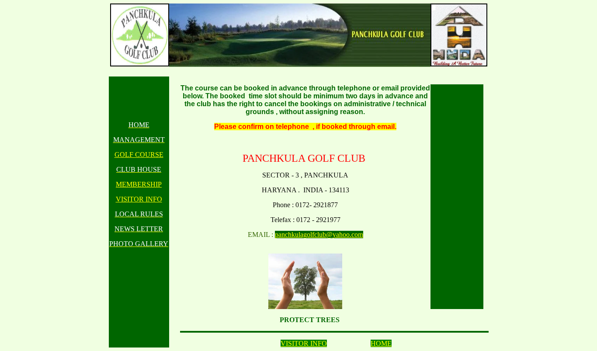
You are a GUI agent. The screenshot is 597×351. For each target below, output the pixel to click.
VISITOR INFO (139, 199)
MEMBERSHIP (139, 184)
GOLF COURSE (139, 154)
